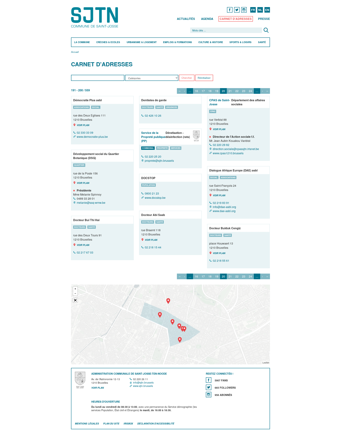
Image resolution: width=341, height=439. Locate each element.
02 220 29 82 (221, 145)
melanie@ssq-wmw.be (91, 203)
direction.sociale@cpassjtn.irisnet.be (236, 149)
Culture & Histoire (210, 42)
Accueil (75, 52)
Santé (262, 42)
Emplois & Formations (177, 42)
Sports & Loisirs (240, 42)
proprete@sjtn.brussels (159, 161)
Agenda (207, 19)
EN (267, 10)
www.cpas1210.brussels (228, 153)
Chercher (187, 78)
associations (81, 107)
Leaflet (265, 362)
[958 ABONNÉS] (208, 394)
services (175, 148)
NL (260, 10)
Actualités (186, 19)
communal (148, 148)
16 (196, 91)
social (95, 107)
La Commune (82, 42)
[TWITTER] (237, 10)
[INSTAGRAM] (244, 10)
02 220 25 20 (153, 156)
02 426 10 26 (153, 116)
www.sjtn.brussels (143, 386)
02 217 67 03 (85, 252)
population (148, 185)
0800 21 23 (152, 193)
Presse (264, 19)
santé (159, 107)
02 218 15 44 (153, 247)
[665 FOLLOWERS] (208, 387)
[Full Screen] (75, 300)
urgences (171, 107)
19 (216, 91)
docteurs (147, 107)
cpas (212, 111)
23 (243, 91)
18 (210, 91)
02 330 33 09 (85, 132)
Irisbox (128, 423)
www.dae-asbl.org (224, 211)
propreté (162, 148)
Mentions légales (87, 423)
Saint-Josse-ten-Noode (95, 17)
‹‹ (179, 91)
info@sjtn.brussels (143, 382)
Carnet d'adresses (236, 19)
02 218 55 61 (221, 261)
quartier (79, 165)
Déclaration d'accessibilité (155, 423)
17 (203, 91)
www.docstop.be (155, 198)
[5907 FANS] (208, 380)
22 (237, 91)
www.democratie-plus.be (92, 137)
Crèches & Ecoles (108, 42)
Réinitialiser (204, 78)
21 (230, 91)
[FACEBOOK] (229, 10)
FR (253, 10)
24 (250, 91)
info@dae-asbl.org (224, 207)
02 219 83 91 (221, 203)
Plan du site (111, 423)
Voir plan (83, 125)
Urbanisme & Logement (142, 42)
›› (267, 91)
